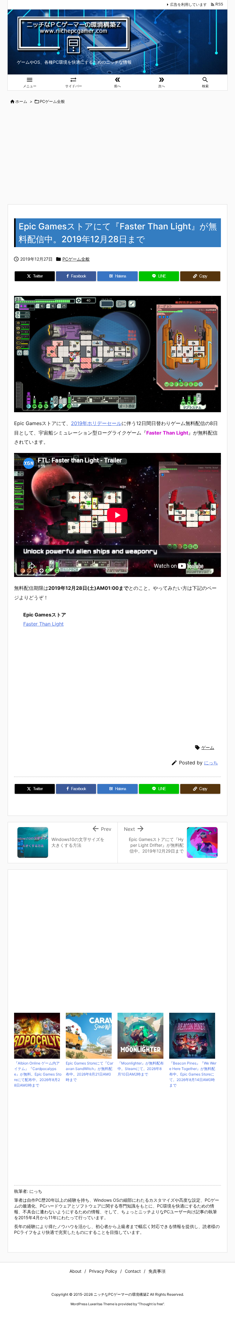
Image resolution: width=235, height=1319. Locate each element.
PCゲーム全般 (52, 101)
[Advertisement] (117, 155)
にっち (211, 763)
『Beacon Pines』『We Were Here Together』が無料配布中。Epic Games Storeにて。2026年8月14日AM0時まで (192, 1074)
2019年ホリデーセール (96, 423)
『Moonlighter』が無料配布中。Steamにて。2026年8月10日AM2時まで (141, 1068)
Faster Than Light (43, 624)
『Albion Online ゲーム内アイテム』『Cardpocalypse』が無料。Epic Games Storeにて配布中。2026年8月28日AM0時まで (38, 1074)
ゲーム (207, 747)
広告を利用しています (188, 4)
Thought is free (151, 1304)
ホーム (21, 101)
